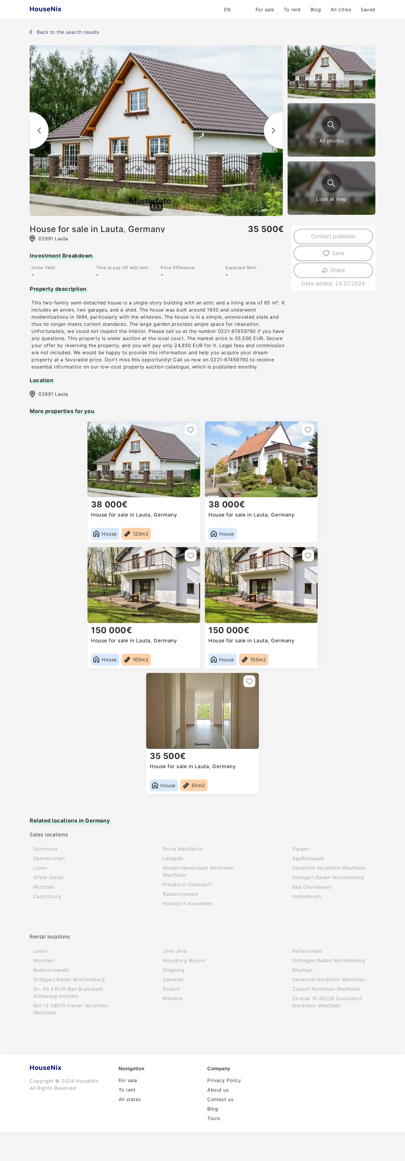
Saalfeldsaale (308, 858)
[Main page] (57, 9)
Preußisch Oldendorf (187, 884)
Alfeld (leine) (48, 877)
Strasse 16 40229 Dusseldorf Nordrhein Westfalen (327, 1001)
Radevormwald (180, 894)
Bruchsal (302, 970)
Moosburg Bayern (184, 960)
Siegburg (173, 970)
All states (130, 1099)
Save (338, 253)
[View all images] (331, 125)
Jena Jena (175, 951)
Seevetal (173, 979)
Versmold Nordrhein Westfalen (328, 979)
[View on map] (331, 183)
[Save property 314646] (191, 430)
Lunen (40, 868)
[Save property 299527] (308, 430)
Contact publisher (333, 236)
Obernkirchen (49, 858)
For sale (265, 9)
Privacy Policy (224, 1080)
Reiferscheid (307, 951)
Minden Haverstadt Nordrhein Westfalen (198, 871)
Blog (315, 9)
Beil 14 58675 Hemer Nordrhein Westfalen (71, 1009)
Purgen (300, 849)
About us (218, 1090)
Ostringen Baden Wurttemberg (328, 960)
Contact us (220, 1099)
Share (337, 270)
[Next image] (273, 130)
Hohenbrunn (306, 896)
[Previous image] (39, 130)
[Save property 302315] (249, 681)
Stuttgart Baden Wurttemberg (328, 877)
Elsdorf (171, 989)
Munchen (44, 887)
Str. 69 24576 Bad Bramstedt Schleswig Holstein (68, 992)
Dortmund (45, 849)
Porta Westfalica (183, 849)
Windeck (173, 998)
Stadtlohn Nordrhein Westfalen (329, 868)
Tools (213, 1118)
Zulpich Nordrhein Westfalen (326, 989)
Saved (368, 9)
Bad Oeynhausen (312, 887)
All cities (341, 9)
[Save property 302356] (308, 555)
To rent (292, 9)
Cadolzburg (47, 896)
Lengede (173, 858)
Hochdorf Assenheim (188, 903)
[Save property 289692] (191, 555)
